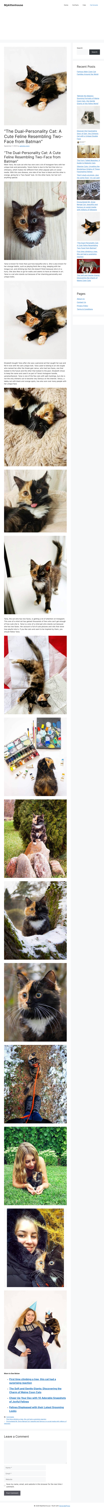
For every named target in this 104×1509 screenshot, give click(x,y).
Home (66, 5)
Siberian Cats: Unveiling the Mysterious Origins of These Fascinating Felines (88, 169)
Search (80, 48)
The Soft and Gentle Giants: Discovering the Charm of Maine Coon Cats (88, 278)
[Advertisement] (52, 25)
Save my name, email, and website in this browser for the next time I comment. (34, 1485)
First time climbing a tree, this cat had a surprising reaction (26, 1419)
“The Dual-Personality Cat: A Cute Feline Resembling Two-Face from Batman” (88, 245)
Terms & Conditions (85, 309)
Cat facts (75, 5)
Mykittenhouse (13, 5)
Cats (84, 5)
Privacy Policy (82, 306)
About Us (81, 299)
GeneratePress (64, 1506)
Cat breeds (94, 5)
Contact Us (81, 302)
